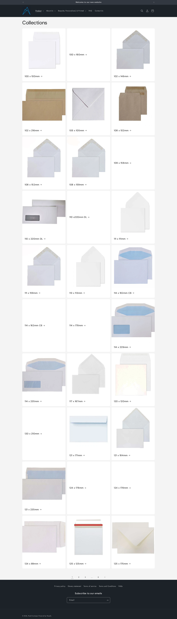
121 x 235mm (32, 509)
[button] (39, 10)
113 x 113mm (75, 292)
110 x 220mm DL (34, 238)
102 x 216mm (32, 130)
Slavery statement (74, 586)
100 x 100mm (32, 76)
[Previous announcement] (23, 2)
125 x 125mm (76, 563)
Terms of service (90, 586)
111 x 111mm (120, 238)
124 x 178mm (76, 488)
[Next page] (104, 577)
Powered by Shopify (45, 616)
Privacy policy (59, 586)
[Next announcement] (154, 2)
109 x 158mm (121, 163)
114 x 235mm (32, 401)
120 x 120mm (121, 401)
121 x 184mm (121, 455)
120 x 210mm (32, 433)
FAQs (120, 586)
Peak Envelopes (33, 616)
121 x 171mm (75, 455)
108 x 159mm (76, 184)
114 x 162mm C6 (123, 292)
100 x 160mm (76, 54)
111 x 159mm (31, 292)
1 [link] (72, 577)
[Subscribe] (107, 600)
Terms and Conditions (107, 586)
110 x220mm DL (78, 217)
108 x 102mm (121, 130)
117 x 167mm (76, 401)
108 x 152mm (32, 184)
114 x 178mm (76, 325)
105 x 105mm (76, 130)
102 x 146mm (121, 76)
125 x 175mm (121, 563)
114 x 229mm (121, 347)
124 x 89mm (31, 563)
